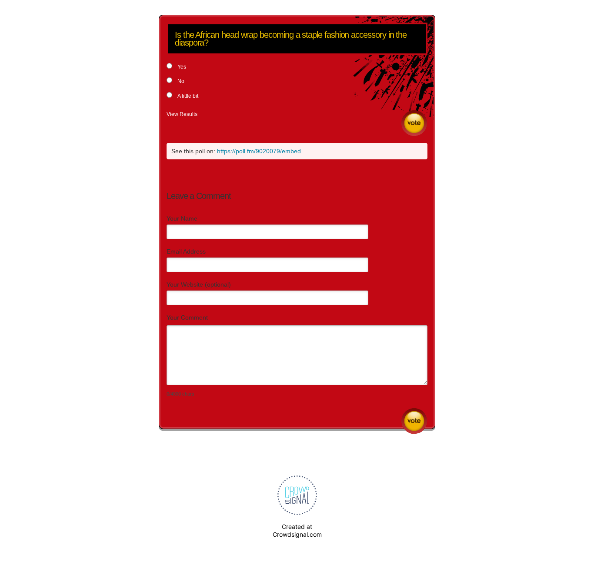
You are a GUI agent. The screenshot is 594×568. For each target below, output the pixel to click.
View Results (182, 114)
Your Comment (187, 317)
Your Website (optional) (199, 284)
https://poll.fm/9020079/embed (259, 151)
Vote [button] (414, 123)
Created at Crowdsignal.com (297, 530)
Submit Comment (414, 421)
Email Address (186, 251)
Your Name (182, 218)
